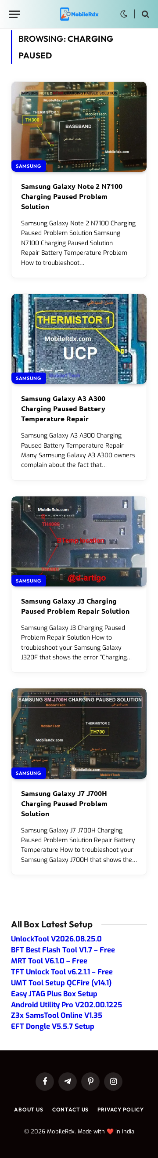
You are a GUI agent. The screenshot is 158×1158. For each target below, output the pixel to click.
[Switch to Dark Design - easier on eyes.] (123, 14)
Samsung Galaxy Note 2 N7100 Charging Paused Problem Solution (71, 196)
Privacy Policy (120, 1109)
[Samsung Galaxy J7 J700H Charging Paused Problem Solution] (79, 733)
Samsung (29, 166)
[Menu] (14, 14)
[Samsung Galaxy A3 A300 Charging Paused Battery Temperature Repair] (79, 339)
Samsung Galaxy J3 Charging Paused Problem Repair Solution (75, 605)
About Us (28, 1109)
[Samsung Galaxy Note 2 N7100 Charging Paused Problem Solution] (79, 127)
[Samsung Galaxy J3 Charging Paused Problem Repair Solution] (79, 541)
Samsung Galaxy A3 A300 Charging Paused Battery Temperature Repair (63, 408)
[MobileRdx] (79, 14)
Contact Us (70, 1109)
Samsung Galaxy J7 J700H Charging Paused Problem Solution (64, 803)
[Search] (144, 14)
